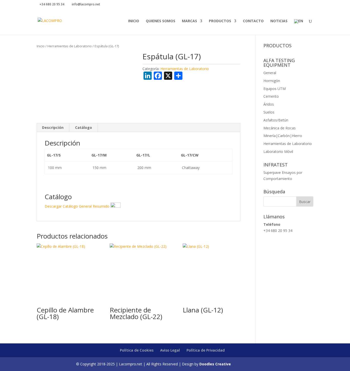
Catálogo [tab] (83, 127)
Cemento (271, 96)
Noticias (278, 21)
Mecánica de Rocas (279, 128)
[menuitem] (298, 27)
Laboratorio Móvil (278, 151)
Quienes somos (160, 21)
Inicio (133, 21)
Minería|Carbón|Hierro (282, 135)
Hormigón (271, 80)
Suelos (268, 112)
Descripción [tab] (53, 127)
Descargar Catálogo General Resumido (77, 206)
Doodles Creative (215, 364)
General (269, 72)
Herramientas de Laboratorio (69, 46)
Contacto (253, 21)
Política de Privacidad (206, 350)
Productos (220, 21)
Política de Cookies (136, 350)
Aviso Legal (170, 350)
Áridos (268, 104)
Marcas (189, 21)
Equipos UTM (274, 88)
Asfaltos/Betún (275, 120)
